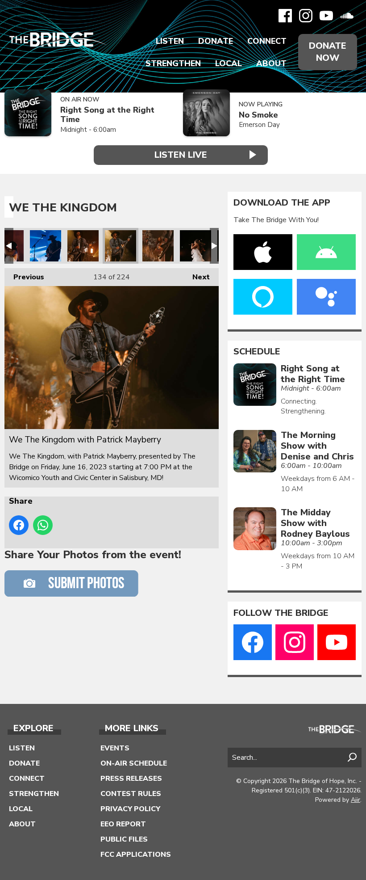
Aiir (355, 800)
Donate (215, 41)
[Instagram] (305, 15)
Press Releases (131, 778)
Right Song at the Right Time (107, 114)
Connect (267, 41)
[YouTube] (326, 15)
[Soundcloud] (347, 15)
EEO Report (123, 824)
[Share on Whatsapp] (43, 525)
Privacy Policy (130, 809)
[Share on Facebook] (19, 525)
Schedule (256, 351)
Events (114, 748)
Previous (24, 277)
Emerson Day (259, 125)
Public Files (124, 839)
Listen (170, 41)
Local (228, 63)
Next (196, 277)
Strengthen (173, 63)
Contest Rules (130, 794)
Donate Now (327, 52)
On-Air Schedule (133, 763)
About (271, 63)
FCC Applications (135, 854)
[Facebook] (285, 15)
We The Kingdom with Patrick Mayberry (45, 245)
